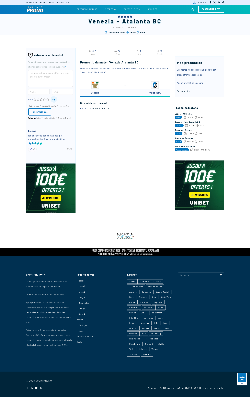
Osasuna (133, 333)
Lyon (165, 323)
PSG (144, 333)
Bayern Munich (162, 292)
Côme (132, 302)
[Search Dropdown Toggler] (193, 10)
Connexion (202, 2)
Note (30, 99)
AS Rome (144, 281)
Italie (142, 32)
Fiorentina (134, 307)
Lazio (160, 318)
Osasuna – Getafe (183, 130)
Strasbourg (134, 344)
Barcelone (146, 292)
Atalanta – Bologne (184, 138)
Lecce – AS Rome (183, 114)
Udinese (143, 349)
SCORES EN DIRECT (211, 9)
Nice (167, 328)
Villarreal (147, 354)
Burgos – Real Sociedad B (187, 122)
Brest (154, 297)
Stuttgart (149, 344)
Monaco (145, 328)
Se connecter (183, 91)
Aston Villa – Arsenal (185, 146)
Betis (131, 297)
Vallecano (133, 354)
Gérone (132, 312)
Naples (157, 328)
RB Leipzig (156, 333)
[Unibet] (51, 212)
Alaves (132, 281)
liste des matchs (101, 108)
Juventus (148, 318)
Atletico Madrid (155, 286)
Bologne (143, 297)
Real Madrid (134, 338)
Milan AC (133, 328)
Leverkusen (144, 323)
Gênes (144, 312)
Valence (155, 349)
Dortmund (144, 302)
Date (47, 118)
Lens (131, 323)
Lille (156, 323)
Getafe (160, 307)
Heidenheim (157, 312)
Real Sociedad (151, 338)
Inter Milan (134, 318)
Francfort (148, 307)
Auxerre (133, 292)
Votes (31, 118)
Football (119, 27)
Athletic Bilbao (136, 286)
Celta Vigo (166, 297)
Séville (161, 344)
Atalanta (157, 281)
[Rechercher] (221, 275)
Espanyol (158, 302)
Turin (131, 349)
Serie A (132, 27)
